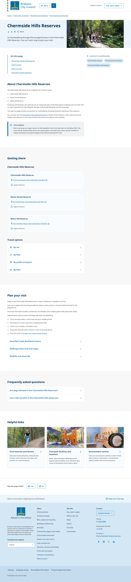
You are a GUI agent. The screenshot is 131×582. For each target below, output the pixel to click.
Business (40, 527)
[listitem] (94, 61)
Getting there (16, 65)
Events (69, 524)
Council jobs (71, 531)
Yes (32, 486)
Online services (42, 512)
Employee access (22, 570)
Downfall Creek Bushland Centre (35, 115)
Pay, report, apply (112, 6)
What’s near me (72, 516)
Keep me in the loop (116, 499)
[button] (20, 31)
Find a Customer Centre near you (108, 536)
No (43, 486)
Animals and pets (43, 516)
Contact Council (95, 5)
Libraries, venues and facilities (48, 547)
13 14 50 (99, 529)
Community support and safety (48, 531)
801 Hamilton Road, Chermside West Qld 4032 (30, 224)
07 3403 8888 (101, 521)
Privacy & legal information (61, 570)
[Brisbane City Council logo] (21, 5)
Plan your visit (16, 69)
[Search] (53, 5)
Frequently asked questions (21, 73)
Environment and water (45, 535)
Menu (46, 6)
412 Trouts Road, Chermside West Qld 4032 (29, 180)
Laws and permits (43, 543)
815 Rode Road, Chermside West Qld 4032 (28, 202)
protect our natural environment (35, 333)
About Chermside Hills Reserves (23, 61)
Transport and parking (45, 555)
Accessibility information (40, 570)
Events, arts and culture (45, 539)
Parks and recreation (44, 551)
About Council (42, 559)
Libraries (70, 527)
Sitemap (11, 570)
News (69, 520)
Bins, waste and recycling (46, 520)
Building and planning (45, 524)
